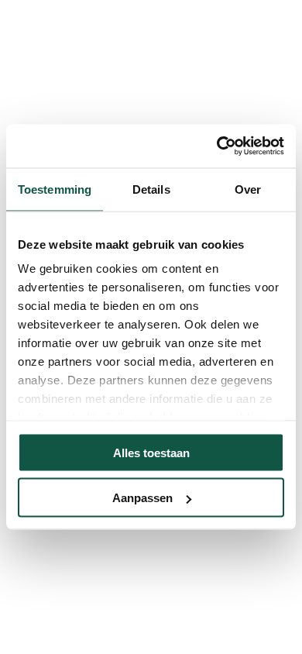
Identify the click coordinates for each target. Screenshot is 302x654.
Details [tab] (151, 188)
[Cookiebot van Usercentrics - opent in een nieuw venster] (217, 146)
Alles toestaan (151, 452)
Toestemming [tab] (54, 188)
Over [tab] (248, 188)
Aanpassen (142, 497)
